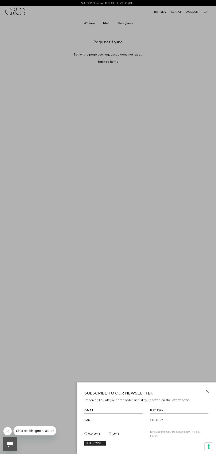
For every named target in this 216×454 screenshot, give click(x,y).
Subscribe (95, 443)
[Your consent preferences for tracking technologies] (209, 447)
